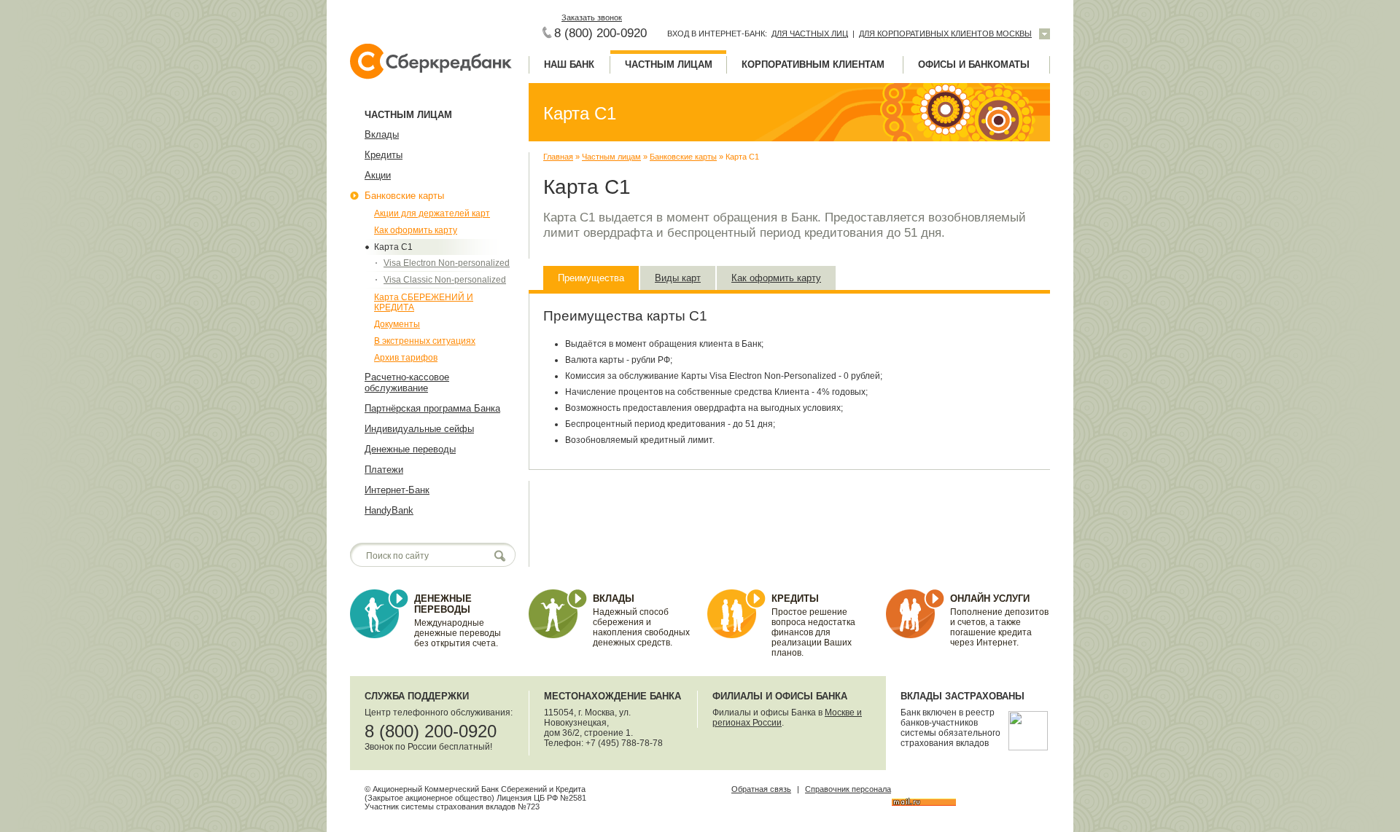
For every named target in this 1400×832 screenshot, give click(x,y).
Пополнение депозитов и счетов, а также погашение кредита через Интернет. (999, 627)
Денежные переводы (410, 449)
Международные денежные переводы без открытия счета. (457, 633)
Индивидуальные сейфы (419, 428)
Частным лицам (668, 64)
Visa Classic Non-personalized (445, 280)
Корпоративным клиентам (813, 64)
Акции (378, 175)
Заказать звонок (591, 17)
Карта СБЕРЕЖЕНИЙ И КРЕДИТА (423, 302)
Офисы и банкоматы (974, 64)
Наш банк (569, 64)
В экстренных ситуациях (424, 341)
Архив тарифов (406, 358)
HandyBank (389, 510)
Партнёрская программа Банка (432, 408)
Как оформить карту (415, 230)
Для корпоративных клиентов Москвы (945, 33)
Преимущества (591, 277)
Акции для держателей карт (432, 213)
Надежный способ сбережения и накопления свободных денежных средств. (641, 627)
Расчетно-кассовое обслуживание (407, 382)
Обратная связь (761, 789)
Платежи (384, 469)
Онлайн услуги (990, 598)
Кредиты (383, 154)
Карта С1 (393, 247)
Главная (558, 156)
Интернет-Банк (397, 489)
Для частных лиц (809, 33)
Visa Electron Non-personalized (447, 263)
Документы (397, 324)
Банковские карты (404, 195)
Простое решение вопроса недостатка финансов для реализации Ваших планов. (813, 632)
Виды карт (678, 277)
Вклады (382, 134)
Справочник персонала (848, 789)
